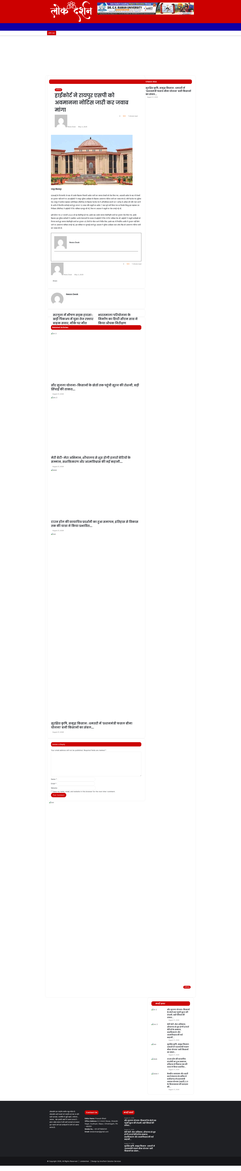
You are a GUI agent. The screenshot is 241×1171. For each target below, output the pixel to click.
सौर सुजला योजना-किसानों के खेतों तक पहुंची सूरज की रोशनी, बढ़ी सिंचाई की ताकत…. (178, 1013)
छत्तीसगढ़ (58, 90)
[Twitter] (3, 1167)
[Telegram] (6, 1170)
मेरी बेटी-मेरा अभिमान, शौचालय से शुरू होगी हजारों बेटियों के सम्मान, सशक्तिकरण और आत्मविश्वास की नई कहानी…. (178, 1031)
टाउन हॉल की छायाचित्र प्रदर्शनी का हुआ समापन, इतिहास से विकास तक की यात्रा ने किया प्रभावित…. (177, 1063)
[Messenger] (6, 1167)
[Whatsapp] (188, 33)
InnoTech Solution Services (110, 1161)
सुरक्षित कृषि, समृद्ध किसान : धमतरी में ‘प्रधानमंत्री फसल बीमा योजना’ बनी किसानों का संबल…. (168, 91)
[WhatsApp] (4, 1170)
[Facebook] (1, 1167)
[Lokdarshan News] (70, 12)
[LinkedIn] (4, 1167)
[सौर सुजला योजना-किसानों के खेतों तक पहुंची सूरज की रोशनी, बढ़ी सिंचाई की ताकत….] (158, 1013)
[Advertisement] (120, 56)
